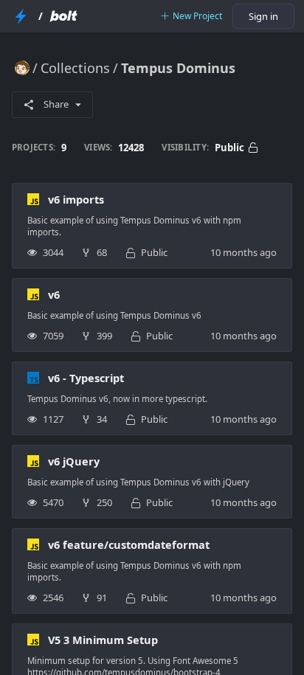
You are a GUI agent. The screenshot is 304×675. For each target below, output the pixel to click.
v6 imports (76, 199)
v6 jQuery (74, 461)
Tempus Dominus (178, 68)
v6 (54, 294)
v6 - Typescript (86, 377)
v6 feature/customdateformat (129, 544)
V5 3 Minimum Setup (103, 639)
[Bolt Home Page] (63, 16)
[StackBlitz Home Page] (20, 16)
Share (56, 104)
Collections (75, 68)
